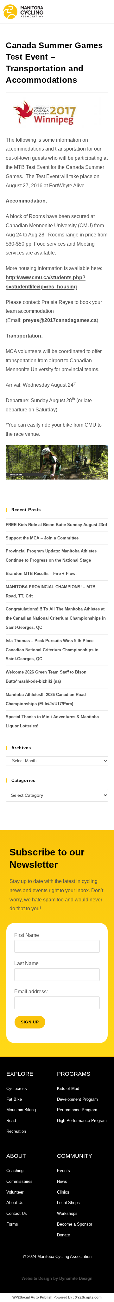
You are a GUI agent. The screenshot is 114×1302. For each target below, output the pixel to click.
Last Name (26, 963)
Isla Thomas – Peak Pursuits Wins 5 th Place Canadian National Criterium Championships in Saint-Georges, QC (52, 649)
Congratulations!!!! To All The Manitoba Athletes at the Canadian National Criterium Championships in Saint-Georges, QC (56, 618)
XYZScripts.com (88, 1297)
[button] (84, 12)
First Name (26, 935)
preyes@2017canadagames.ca (60, 320)
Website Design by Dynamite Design (57, 1278)
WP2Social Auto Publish (32, 1297)
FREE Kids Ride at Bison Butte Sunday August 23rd (56, 524)
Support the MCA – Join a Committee (42, 538)
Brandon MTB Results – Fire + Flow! (41, 573)
